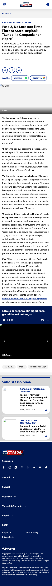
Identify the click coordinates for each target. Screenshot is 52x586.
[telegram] (34, 467)
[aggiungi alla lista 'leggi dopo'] (12, 70)
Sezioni (6, 477)
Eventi (5, 515)
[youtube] (40, 467)
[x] (22, 467)
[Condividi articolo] (5, 70)
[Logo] (26, 4)
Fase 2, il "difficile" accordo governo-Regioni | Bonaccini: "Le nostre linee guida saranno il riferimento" (33, 400)
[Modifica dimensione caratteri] (19, 70)
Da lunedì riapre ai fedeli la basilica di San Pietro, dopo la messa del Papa (33, 429)
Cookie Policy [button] (32, 532)
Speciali (6, 487)
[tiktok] (46, 467)
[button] (26, 4)
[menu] (4, 4)
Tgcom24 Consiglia (12, 506)
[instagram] (9, 467)
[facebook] (3, 467)
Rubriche (7, 496)
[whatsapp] (15, 467)
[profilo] (48, 4)
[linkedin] (28, 467)
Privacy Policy (8, 537)
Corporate (6, 532)
